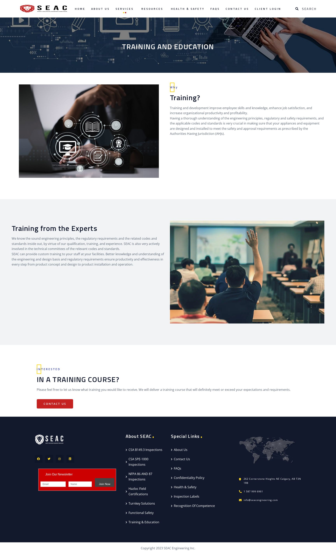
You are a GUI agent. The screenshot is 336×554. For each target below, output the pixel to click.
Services (125, 9)
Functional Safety (141, 513)
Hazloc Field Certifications (138, 491)
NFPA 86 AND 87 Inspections (140, 476)
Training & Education (144, 522)
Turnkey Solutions (142, 503)
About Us (100, 9)
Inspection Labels (186, 496)
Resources (152, 9)
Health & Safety (188, 9)
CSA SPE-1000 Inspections (138, 462)
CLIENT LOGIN (268, 9)
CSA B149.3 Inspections (145, 450)
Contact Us (237, 9)
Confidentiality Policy (189, 478)
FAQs (215, 9)
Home (80, 9)
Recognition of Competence (194, 506)
